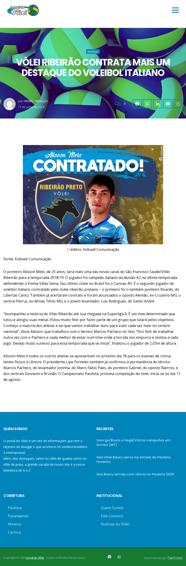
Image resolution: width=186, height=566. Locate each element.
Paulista (15, 507)
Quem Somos (112, 507)
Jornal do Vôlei (35, 558)
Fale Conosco (112, 515)
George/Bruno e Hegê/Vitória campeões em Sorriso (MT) (133, 442)
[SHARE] (178, 103)
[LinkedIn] (157, 103)
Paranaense (18, 515)
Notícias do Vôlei (115, 524)
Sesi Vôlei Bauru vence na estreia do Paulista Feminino (133, 459)
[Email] (167, 103)
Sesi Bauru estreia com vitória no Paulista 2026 (135, 474)
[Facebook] (137, 103)
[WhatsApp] (147, 103)
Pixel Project (175, 558)
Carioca (14, 532)
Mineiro (14, 524)
